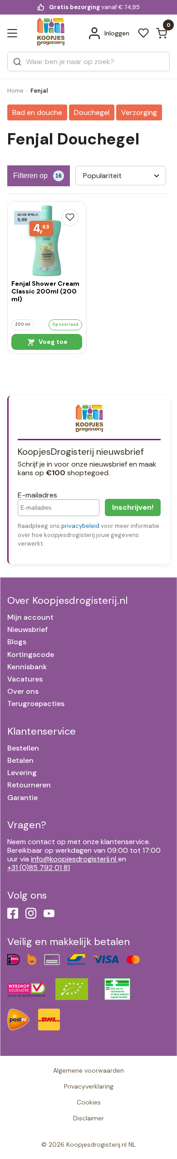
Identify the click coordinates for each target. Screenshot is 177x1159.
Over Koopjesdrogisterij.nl (67, 600)
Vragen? (26, 824)
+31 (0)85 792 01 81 (38, 867)
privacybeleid (80, 526)
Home (15, 91)
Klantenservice (41, 731)
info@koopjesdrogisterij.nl (73, 859)
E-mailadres (37, 495)
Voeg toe (52, 342)
